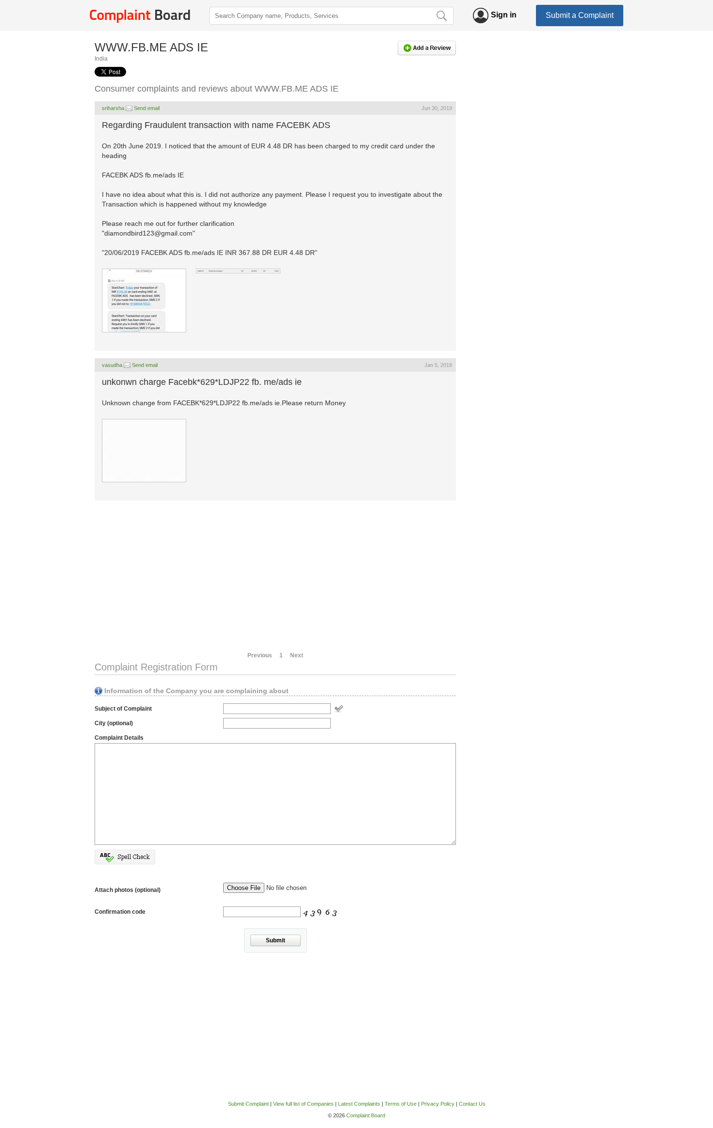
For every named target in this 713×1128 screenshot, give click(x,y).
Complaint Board (365, 1115)
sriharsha (113, 108)
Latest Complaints (359, 1104)
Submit (275, 940)
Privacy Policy (437, 1104)
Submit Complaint (248, 1104)
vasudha (112, 365)
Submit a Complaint (580, 15)
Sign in (504, 15)
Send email (147, 108)
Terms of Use (401, 1104)
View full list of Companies (303, 1104)
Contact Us (472, 1104)
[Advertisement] (275, 576)
